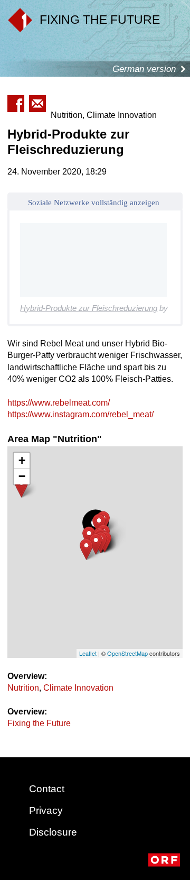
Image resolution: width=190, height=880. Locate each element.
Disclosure (53, 832)
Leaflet (88, 653)
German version (144, 69)
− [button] (21, 476)
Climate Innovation (78, 687)
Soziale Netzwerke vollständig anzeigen (93, 202)
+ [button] (21, 460)
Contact (46, 788)
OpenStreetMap (127, 653)
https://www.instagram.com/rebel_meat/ (80, 414)
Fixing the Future (39, 723)
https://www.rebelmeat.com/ (58, 402)
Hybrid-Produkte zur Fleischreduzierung (88, 308)
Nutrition (23, 687)
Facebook (15, 103)
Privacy (46, 810)
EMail (37, 103)
